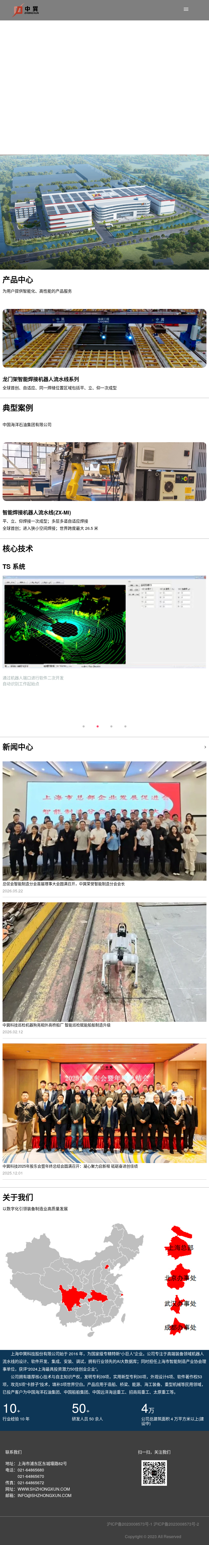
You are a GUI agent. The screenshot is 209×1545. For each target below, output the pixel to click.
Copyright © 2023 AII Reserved (153, 1536)
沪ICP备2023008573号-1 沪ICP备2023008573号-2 (153, 1524)
